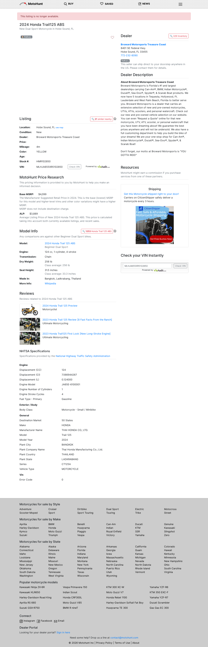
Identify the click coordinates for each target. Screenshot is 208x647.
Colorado (169, 546)
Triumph (53, 535)
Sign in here (63, 632)
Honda (52, 527)
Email (61, 620)
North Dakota (143, 564)
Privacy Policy (104, 642)
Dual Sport (112, 509)
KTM (137, 527)
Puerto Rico (113, 568)
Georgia (110, 550)
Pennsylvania (84, 568)
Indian (109, 527)
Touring (110, 512)
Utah (109, 572)
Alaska (52, 546)
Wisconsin (83, 575)
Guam (138, 550)
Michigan (140, 557)
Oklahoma (25, 568)
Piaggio (81, 531)
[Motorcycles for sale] (65, 3)
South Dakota (27, 572)
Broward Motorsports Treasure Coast (143, 44)
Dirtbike (82, 509)
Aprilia (23, 524)
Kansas (139, 553)
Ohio (166, 564)
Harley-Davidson (29, 527)
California (140, 546)
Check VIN (74, 166)
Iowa (109, 553)
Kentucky (169, 553)
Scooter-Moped (28, 512)
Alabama (24, 546)
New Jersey (26, 564)
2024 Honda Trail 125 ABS (60, 243)
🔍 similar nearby (102, 119)
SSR (137, 531)
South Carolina (172, 568)
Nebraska (111, 561)
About (135, 642)
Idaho (22, 553)
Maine (51, 557)
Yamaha (139, 535)
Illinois (52, 553)
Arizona (81, 546)
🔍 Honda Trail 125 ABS (97, 231)
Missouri (53, 561)
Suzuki (23, 535)
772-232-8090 (129, 55)
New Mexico (55, 564)
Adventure (25, 509)
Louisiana (24, 557)
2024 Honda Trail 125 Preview (59, 305)
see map (59, 127)
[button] (115, 118)
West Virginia (55, 575)
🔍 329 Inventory (178, 36)
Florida (81, 550)
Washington (26, 575)
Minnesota (170, 557)
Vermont (140, 572)
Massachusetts (114, 557)
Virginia (168, 572)
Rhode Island (142, 568)
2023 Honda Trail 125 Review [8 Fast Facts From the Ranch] (77, 319)
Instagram (29, 620)
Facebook (46, 620)
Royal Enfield (113, 531)
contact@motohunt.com (124, 637)
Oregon (52, 568)
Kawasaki (169, 527)
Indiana (81, 553)
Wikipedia (50, 283)
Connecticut (26, 550)
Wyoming (111, 575)
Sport (51, 512)
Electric (139, 509)
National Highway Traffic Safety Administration (83, 355)
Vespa (80, 535)
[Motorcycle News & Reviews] (139, 3)
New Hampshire (173, 561)
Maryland (82, 557)
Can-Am (111, 524)
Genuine (168, 524)
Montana (82, 561)
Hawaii (168, 550)
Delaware (53, 550)
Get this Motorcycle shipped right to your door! (151, 193)
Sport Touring (85, 512)
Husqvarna (83, 527)
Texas (80, 572)
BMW (51, 524)
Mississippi (25, 561)
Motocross (170, 509)
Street (167, 512)
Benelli (81, 524)
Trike (138, 512)
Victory (110, 535)
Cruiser (52, 509)
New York (83, 564)
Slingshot (169, 531)
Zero (166, 535)
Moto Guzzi (55, 531)
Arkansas (111, 546)
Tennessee (54, 572)
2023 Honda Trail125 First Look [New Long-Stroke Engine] (76, 333)
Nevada (139, 561)
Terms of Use (122, 642)
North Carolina (114, 564)
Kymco (23, 531)
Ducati (139, 524)
